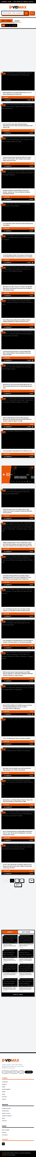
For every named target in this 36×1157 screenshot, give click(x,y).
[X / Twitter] (3, 1144)
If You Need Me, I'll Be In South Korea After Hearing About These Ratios (18, 224)
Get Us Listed (12, 1154)
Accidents (5, 1081)
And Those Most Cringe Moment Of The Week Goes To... (18, 451)
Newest (17, 21)
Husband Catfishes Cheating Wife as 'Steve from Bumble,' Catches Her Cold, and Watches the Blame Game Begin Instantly (16, 192)
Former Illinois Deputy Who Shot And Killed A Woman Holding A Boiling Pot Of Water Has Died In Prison (17, 320)
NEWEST (9, 932)
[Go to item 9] (27, 481)
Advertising (5, 1110)
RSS (21, 1072)
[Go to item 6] (19, 481)
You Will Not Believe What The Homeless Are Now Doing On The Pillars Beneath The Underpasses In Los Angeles (17, 255)
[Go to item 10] (30, 481)
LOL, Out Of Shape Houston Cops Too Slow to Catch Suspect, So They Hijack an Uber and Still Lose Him (16, 609)
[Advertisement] (18, 49)
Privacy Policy (6, 1113)
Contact (4, 1120)
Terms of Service (7, 1115)
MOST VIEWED (26, 932)
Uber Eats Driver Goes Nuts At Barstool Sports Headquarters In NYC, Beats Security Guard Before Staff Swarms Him (18, 125)
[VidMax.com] (18, 7)
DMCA (3, 1118)
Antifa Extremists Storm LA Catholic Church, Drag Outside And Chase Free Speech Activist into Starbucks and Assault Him (17, 511)
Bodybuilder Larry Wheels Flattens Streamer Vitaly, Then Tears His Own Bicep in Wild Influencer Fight (18, 800)
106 (31, 880)
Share (29, 99)
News (3, 1094)
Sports (4, 1099)
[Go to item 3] (11, 481)
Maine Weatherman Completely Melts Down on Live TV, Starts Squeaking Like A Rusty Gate (17, 93)
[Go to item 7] (22, 481)
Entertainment (6, 1089)
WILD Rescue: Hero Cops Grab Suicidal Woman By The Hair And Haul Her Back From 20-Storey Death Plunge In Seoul (17, 386)
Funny (4, 1091)
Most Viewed (6, 21)
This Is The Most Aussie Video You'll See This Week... (17, 738)
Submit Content (6, 1108)
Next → (18, 885)
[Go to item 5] (17, 481)
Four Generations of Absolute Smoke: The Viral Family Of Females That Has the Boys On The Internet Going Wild (18, 641)
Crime (3, 1086)
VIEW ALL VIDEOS (18, 994)
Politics (4, 1096)
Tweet (15, 1072)
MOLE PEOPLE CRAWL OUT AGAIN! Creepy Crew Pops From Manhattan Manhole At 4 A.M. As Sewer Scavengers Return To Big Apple (17, 706)
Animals (4, 1084)
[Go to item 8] (25, 481)
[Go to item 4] (14, 481)
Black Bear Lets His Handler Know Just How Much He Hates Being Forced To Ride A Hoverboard (17, 769)
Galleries (4, 1134)
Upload (29, 1072)
